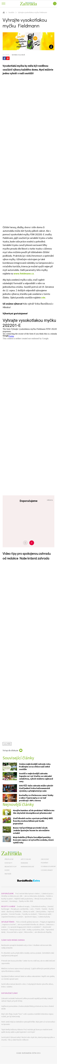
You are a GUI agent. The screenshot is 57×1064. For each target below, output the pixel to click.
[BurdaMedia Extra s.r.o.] (28, 881)
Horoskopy (13, 901)
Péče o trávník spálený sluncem (27, 922)
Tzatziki (44, 909)
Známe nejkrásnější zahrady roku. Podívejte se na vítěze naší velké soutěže (35, 767)
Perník (37, 909)
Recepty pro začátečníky (19, 909)
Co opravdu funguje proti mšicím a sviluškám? (24, 927)
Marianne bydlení (27, 867)
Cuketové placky (44, 917)
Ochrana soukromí (48, 866)
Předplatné (9, 859)
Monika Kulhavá (18, 55)
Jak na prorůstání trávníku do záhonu (31, 924)
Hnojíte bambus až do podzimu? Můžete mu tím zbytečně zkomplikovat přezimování (33, 811)
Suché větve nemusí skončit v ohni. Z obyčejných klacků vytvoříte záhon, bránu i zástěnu (27, 985)
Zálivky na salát (28, 911)
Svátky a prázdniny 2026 (35, 930)
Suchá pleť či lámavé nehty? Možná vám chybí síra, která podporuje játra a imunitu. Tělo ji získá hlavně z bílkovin (28, 1038)
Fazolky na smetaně (29, 914)
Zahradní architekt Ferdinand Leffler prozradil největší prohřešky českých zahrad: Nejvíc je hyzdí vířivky (27, 999)
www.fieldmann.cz (24, 273)
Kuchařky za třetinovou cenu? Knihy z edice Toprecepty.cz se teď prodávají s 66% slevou (36, 798)
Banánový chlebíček (14, 911)
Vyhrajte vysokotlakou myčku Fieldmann (32, 12)
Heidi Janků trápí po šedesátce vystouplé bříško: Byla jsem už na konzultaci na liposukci (28, 1023)
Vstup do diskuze (10, 750)
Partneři (8, 874)
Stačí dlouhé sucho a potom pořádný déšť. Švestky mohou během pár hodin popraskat (33, 821)
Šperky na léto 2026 (26, 901)
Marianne (24, 863)
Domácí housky (15, 914)
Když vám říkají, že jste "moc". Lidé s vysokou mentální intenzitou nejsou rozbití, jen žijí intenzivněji (27, 1015)
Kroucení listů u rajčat (15, 932)
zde (43, 297)
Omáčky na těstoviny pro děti (11, 896)
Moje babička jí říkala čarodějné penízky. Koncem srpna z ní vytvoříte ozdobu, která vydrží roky (33, 840)
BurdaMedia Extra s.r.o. (31, 1053)
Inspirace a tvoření (9, 924)
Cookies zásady (47, 870)
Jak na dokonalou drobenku (34, 896)
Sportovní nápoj (30, 917)
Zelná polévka (41, 911)
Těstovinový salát (44, 914)
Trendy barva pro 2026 (17, 930)
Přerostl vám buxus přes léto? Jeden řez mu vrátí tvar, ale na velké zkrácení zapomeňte (28, 962)
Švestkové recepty (23, 906)
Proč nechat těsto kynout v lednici (27, 893)
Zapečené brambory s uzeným (12, 917)
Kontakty (8, 863)
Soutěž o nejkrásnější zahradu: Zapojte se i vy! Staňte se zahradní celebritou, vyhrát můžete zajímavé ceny (36, 777)
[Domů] (11, 853)
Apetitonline (26, 859)
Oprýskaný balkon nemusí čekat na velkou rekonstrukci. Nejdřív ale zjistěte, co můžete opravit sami (28, 977)
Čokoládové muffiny (38, 906)
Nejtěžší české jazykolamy (23, 899)
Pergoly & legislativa (47, 922)
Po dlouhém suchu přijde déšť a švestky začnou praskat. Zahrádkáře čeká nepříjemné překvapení (27, 954)
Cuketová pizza (47, 893)
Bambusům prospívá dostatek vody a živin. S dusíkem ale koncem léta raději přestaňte (26, 946)
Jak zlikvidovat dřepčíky (43, 932)
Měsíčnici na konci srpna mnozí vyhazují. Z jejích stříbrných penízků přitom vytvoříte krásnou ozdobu (28, 969)
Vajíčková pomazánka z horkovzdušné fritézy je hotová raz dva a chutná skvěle (27, 1007)
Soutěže (11, 12)
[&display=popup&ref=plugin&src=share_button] (4, 58)
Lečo (32, 909)
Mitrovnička (28, 932)
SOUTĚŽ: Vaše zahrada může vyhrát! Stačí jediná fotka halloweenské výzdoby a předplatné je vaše (36, 788)
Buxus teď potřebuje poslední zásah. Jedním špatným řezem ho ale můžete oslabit (31, 830)
